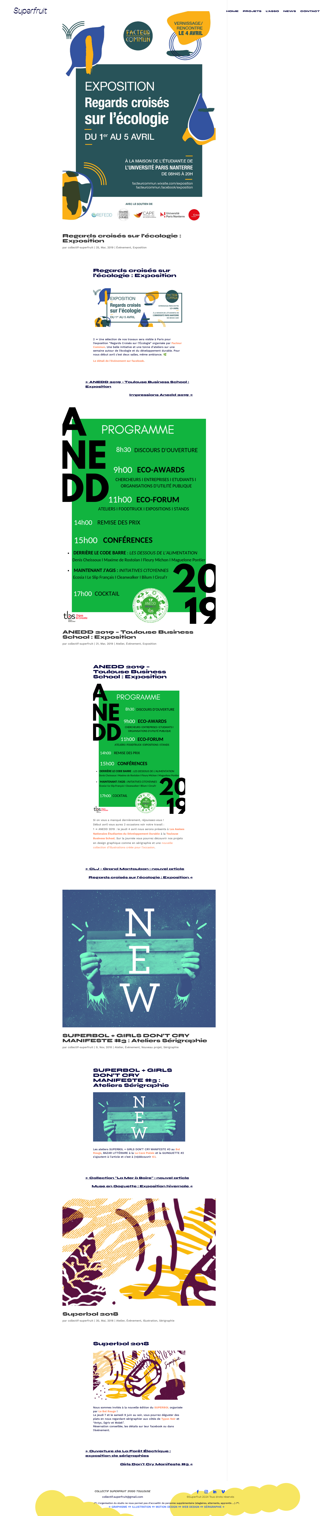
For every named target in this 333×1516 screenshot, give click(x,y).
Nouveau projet (151, 1047)
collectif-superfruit (80, 247)
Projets (252, 11)
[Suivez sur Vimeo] (223, 1491)
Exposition (140, 247)
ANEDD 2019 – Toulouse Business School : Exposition (127, 634)
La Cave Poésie (144, 1152)
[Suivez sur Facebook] (197, 1491)
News (289, 11)
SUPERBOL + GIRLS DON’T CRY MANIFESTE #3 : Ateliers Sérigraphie (134, 1038)
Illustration (150, 1320)
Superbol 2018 (90, 1314)
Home (232, 11)
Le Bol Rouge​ (107, 1411)
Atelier (120, 643)
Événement (123, 247)
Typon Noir (168, 1418)
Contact (310, 11)
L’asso (272, 11)
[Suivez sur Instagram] (206, 1491)
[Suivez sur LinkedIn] (214, 1491)
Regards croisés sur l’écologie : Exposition (121, 238)
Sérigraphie (171, 1047)
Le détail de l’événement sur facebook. (119, 360)
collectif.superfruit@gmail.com (122, 1496)
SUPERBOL (161, 1407)
